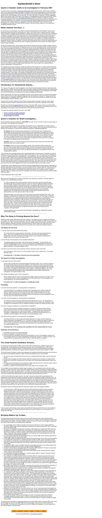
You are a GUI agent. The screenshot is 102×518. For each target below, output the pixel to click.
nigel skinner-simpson (36, 514)
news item (53, 15)
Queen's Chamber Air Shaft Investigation (14, 112)
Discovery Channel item (24, 11)
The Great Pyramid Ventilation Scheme (14, 114)
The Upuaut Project (8, 79)
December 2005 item (24, 17)
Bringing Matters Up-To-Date (11, 115)
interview (23, 21)
